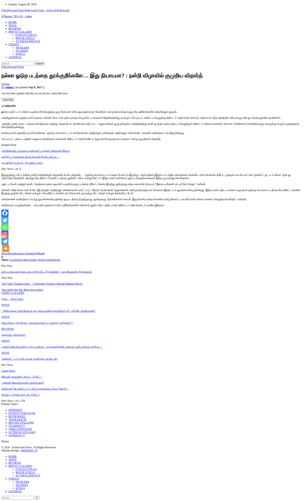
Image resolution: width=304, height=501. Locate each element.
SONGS (20, 54)
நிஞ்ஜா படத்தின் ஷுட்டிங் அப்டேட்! (20, 394)
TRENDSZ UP (29, 450)
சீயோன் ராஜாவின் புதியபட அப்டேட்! (21, 376)
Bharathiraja (8, 253)
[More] (5, 248)
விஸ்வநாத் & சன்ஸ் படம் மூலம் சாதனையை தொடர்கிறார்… (35, 388)
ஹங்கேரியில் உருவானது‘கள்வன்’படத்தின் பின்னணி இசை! (35, 150)
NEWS (12, 25)
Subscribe (8, 99)
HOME (12, 22)
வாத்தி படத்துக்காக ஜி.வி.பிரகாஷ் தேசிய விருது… (30, 156)
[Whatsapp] (4, 227)
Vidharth (40, 253)
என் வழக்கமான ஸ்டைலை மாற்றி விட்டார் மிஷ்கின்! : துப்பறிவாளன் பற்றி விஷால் (46, 271)
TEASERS (21, 50)
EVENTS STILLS (26, 34)
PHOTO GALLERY (20, 31)
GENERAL (15, 57)
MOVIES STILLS (21, 422)
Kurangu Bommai (25, 253)
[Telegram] (4, 241)
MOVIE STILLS (25, 38)
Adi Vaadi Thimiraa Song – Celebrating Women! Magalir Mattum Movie (41, 283)
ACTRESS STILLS (21, 432)
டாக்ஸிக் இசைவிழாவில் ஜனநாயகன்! (22, 382)
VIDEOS (13, 44)
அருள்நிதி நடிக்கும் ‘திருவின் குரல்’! (22, 162)
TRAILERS (22, 47)
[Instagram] (4, 234)
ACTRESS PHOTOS (27, 41)
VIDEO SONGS (20, 429)
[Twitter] (4, 220)
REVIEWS (14, 28)
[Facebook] (4, 213)
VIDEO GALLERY (12, 292)
